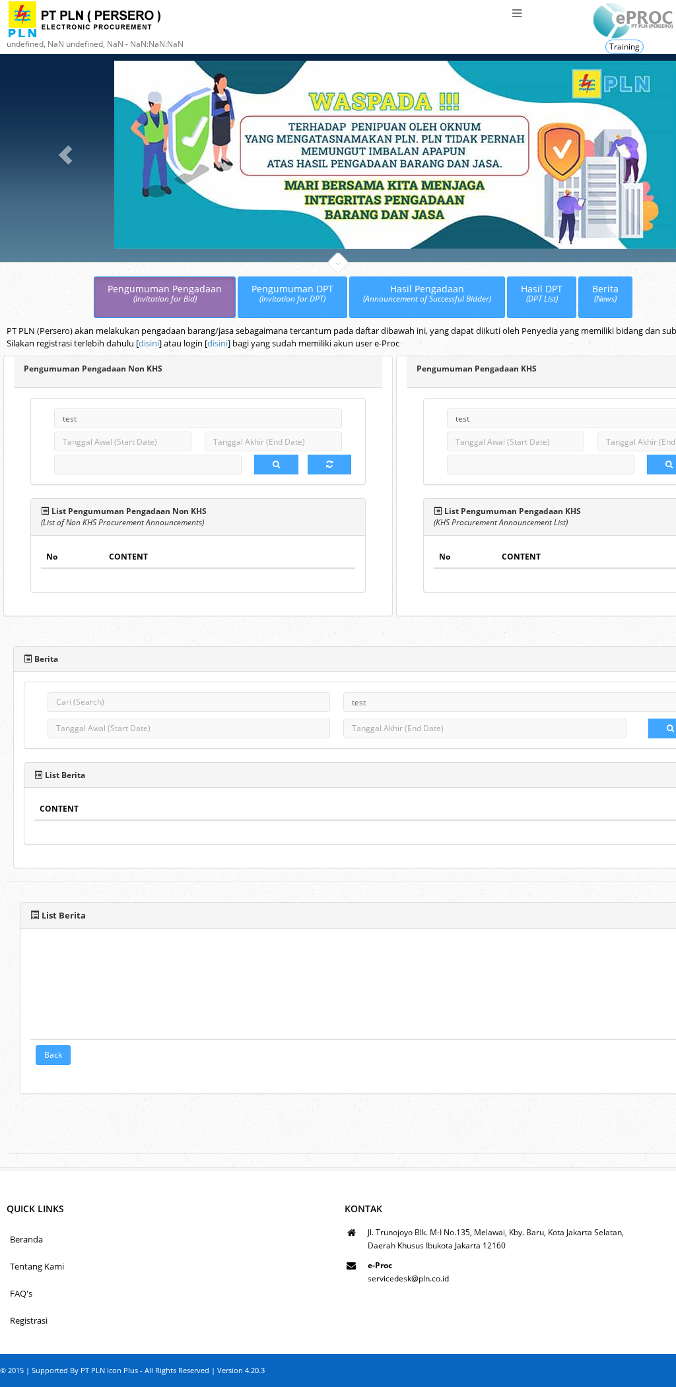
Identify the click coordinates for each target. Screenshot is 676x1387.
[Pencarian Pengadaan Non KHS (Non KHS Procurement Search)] (276, 464)
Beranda (26, 1239)
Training (624, 46)
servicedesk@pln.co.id (408, 1278)
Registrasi (29, 1320)
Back (53, 1054)
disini (149, 343)
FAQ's (21, 1293)
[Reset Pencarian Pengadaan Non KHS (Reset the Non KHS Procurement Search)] (329, 464)
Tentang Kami (37, 1266)
